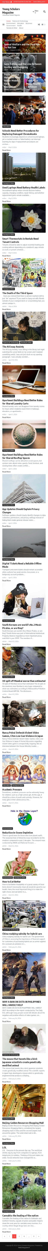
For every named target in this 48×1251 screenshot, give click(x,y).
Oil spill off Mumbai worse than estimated (23, 680)
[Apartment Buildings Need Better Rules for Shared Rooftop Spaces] (24, 434)
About (21, 28)
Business (29, 23)
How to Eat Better (11, 881)
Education (20, 23)
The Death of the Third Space (17, 293)
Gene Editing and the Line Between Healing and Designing (23, 65)
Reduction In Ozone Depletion (17, 832)
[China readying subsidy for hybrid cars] (24, 914)
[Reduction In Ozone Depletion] (24, 817)
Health (19, 26)
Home (8, 21)
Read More (6, 150)
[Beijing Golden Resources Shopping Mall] (24, 1100)
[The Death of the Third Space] (24, 272)
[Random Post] (39, 24)
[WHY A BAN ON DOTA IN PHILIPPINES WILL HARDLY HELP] (24, 974)
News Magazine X (24, 1247)
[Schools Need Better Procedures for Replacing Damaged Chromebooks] (24, 110)
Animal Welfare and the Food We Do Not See (22, 46)
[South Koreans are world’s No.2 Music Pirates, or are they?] (24, 601)
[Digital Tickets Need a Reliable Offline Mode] (24, 543)
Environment (10, 23)
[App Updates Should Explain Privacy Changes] (24, 488)
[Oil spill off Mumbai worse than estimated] (24, 661)
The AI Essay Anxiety (13, 346)
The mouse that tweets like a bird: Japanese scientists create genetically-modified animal (22, 1062)
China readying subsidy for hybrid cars (22, 933)
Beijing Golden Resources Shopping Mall (23, 1122)
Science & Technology (20, 21)
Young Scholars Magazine (11, 10)
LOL (4, 1147)
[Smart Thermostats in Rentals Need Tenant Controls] (24, 218)
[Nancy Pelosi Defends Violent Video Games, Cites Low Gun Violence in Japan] (24, 713)
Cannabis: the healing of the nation (20, 1215)
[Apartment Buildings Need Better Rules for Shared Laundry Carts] (24, 379)
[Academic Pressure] (24, 769)
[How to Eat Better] (24, 863)
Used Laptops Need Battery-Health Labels (23, 187)
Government (10, 26)
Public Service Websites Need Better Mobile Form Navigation (12, 80)
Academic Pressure (12, 789)
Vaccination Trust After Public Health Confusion (33, 82)
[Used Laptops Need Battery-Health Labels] (24, 167)
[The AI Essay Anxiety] (24, 326)
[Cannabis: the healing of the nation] (24, 1188)
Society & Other (11, 28)
